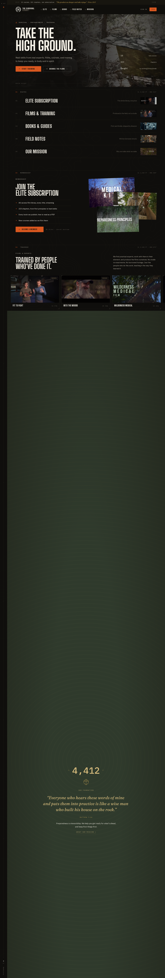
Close (154, 2)
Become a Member (28, 229)
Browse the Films (55, 68)
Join (153, 9)
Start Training (27, 68)
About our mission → (86, 832)
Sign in (144, 9)
